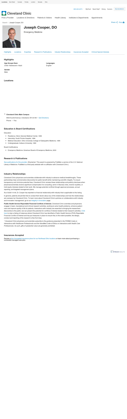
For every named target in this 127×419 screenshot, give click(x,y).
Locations (17, 52)
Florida (26, 2)
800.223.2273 (78, 9)
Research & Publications (43, 52)
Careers (109, 9)
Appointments (96, 17)
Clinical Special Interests (100, 52)
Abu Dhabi (12, 2)
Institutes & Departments (79, 17)
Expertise (27, 52)
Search (120, 9)
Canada (20, 2)
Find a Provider (8, 17)
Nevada (40, 2)
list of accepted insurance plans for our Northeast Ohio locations (33, 238)
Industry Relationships (62, 52)
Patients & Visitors (44, 17)
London (33, 2)
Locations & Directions (25, 17)
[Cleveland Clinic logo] (16, 14)
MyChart (88, 9)
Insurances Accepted (81, 52)
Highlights (7, 52)
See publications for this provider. (15, 162)
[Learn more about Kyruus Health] (118, 251)
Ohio (46, 2)
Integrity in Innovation (38, 200)
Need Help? (96, 9)
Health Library (60, 17)
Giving (104, 9)
